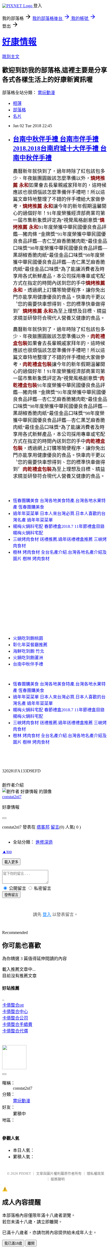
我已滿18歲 (13, 1243)
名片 (17, 116)
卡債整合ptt (13, 1005)
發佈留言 (11, 895)
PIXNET (25, 1173)
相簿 (17, 103)
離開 (30, 1243)
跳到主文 (10, 56)
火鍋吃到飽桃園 (28, 638)
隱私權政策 (95, 1173)
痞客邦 (43, 827)
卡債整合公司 (15, 1018)
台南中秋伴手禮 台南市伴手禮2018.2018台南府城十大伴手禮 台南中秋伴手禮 (60, 148)
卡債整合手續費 (17, 1024)
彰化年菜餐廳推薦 (30, 644)
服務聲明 (58, 1179)
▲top (7, 851)
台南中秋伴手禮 (28, 664)
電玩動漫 (46, 92)
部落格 (19, 110)
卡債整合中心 (15, 1011)
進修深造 (44, 842)
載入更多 (11, 862)
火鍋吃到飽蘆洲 (28, 657)
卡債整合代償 (15, 1031)
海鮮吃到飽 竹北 (28, 651)
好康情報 (19, 42)
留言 (55, 827)
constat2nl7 (12, 796)
